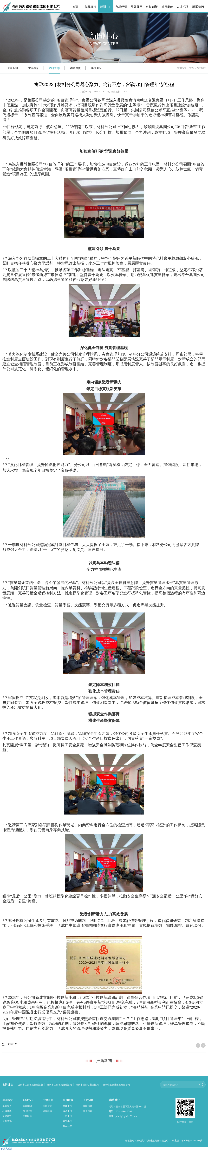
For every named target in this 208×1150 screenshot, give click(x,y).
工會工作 (67, 1115)
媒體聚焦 (75, 68)
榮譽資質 (7, 1115)
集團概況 (90, 6)
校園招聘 (87, 1106)
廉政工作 (67, 1111)
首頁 (75, 6)
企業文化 (7, 1120)
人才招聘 (182, 6)
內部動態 (54, 68)
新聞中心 (106, 6)
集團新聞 (12, 68)
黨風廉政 (167, 6)
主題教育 (33, 68)
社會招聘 (87, 1111)
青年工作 (67, 1120)
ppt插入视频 (6, 1148)
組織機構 (7, 1111)
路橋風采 (96, 68)
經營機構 (47, 1111)
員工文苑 (67, 1125)
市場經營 (121, 6)
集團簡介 (7, 1106)
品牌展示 (136, 6)
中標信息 (47, 1106)
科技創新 (152, 6)
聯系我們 (198, 6)
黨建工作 (67, 1106)
